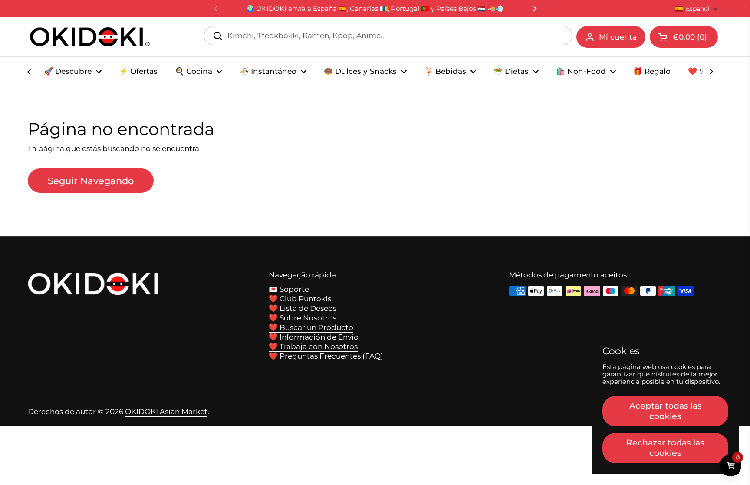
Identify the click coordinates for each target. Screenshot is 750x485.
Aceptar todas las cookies (665, 410)
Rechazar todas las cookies (665, 447)
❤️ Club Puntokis (300, 298)
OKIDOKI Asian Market (166, 411)
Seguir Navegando (91, 180)
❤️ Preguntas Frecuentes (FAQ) (326, 356)
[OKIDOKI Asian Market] (90, 37)
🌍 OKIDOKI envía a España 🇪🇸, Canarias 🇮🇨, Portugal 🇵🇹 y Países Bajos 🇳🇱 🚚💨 (375, 9)
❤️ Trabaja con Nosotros (313, 346)
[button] (696, 8)
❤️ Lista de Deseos (302, 308)
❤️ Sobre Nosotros (302, 317)
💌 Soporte (289, 289)
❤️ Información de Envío (314, 337)
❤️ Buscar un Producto (311, 327)
